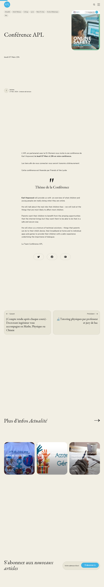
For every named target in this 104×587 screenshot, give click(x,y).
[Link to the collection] (95, 420)
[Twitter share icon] (38, 257)
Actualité (7, 12)
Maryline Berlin (43, 467)
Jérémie (12, 90)
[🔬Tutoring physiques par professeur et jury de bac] (76, 322)
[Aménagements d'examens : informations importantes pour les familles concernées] (84, 458)
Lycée (32, 12)
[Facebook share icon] (52, 257)
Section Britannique (52, 12)
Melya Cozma (10, 467)
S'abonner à (90, 565)
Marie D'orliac (40, 12)
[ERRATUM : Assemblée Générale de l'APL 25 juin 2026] (52, 458)
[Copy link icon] (65, 257)
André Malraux (17, 12)
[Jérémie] (6, 90)
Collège (26, 12)
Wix (6, 15)
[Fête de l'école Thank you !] (19, 458)
